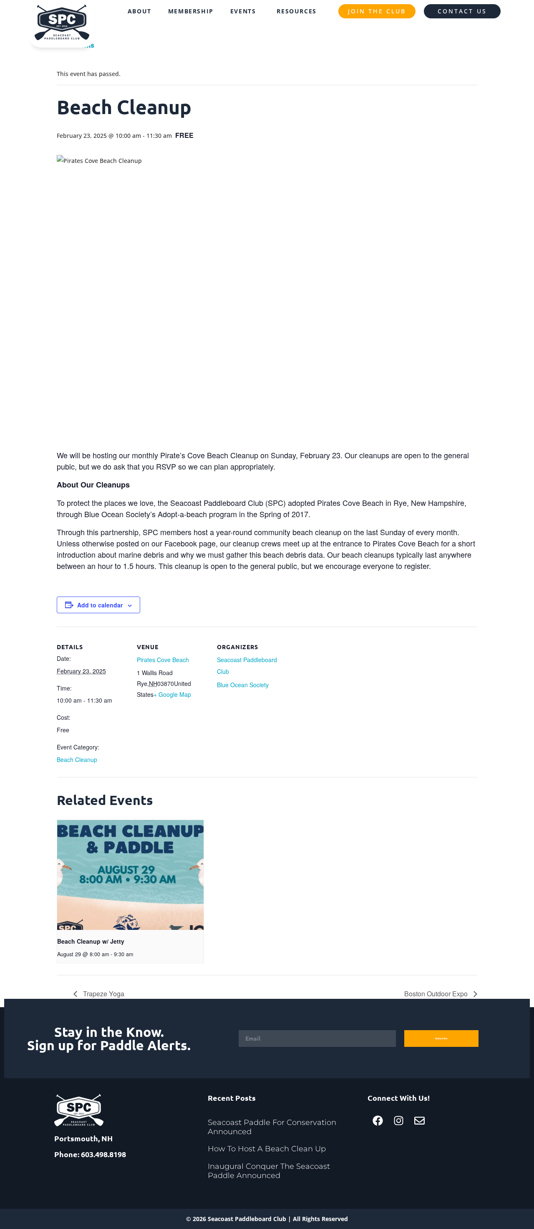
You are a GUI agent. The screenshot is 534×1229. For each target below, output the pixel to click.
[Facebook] (378, 1120)
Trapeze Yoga (102, 993)
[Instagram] (398, 1120)
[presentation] (130, 875)
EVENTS (243, 11)
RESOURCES (296, 11)
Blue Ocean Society (243, 685)
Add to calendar (100, 605)
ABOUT (139, 11)
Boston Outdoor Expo (436, 993)
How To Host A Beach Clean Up (267, 1148)
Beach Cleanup (77, 759)
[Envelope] (419, 1120)
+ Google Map (172, 694)
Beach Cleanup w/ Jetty (90, 941)
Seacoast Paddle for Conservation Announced (272, 1127)
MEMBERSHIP (191, 11)
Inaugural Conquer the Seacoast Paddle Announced (269, 1171)
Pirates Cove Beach (163, 659)
